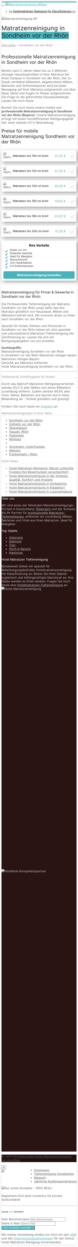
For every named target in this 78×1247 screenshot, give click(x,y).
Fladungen (16, 435)
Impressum (41, 1170)
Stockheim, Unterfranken (27, 447)
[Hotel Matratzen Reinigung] (26, 4)
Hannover (16, 553)
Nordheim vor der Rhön (26, 420)
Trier (12, 545)
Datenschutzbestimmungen (33, 1238)
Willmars (15, 439)
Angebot (47, 406)
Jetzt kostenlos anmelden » (18, 1227)
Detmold (15, 541)
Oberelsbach (18, 428)
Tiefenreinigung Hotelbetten (54, 1174)
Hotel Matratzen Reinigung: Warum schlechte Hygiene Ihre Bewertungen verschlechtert (41, 470)
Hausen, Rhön (19, 431)
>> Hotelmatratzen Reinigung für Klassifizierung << (42, 11)
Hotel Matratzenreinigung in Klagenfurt (37, 487)
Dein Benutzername (15, 1219)
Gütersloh (16, 537)
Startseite (9, 45)
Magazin (40, 1177)
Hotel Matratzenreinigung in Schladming (38, 483)
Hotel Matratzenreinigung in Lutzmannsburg (40, 491)
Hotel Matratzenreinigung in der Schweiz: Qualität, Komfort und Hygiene (38, 477)
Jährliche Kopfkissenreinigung (55, 1181)
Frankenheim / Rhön (23, 454)
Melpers (14, 450)
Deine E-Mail (11, 1223)
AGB (73, 1234)
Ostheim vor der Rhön (24, 424)
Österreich (43, 509)
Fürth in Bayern (20, 549)
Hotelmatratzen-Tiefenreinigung (40, 585)
